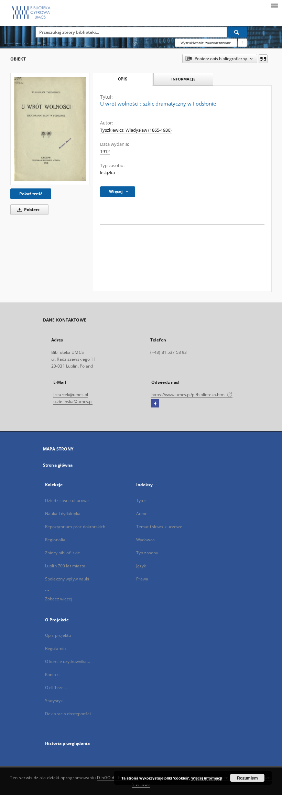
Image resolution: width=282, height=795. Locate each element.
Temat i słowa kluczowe (159, 527)
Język (141, 566)
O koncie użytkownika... (67, 661)
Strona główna (58, 465)
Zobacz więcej (59, 599)
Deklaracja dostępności (68, 714)
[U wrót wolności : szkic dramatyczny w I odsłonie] (50, 129)
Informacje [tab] (183, 78)
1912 (105, 151)
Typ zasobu (147, 553)
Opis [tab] (122, 79)
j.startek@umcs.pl (70, 395)
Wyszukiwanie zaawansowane (206, 42)
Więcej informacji (206, 778)
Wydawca (145, 540)
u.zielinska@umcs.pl (73, 401)
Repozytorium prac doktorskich (75, 527)
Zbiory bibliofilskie (62, 553)
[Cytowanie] (263, 58)
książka (107, 173)
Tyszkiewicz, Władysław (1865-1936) (136, 130)
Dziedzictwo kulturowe (67, 500)
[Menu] (274, 5)
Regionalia (55, 540)
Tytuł (141, 500)
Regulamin (55, 648)
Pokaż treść (30, 194)
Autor (141, 513)
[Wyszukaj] (237, 31)
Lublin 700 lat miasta (65, 566)
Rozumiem (247, 778)
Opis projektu (58, 635)
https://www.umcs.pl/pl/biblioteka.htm (188, 395)
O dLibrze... (56, 687)
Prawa (142, 579)
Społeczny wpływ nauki (67, 579)
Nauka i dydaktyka (62, 513)
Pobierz (31, 210)
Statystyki (54, 701)
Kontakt (52, 674)
